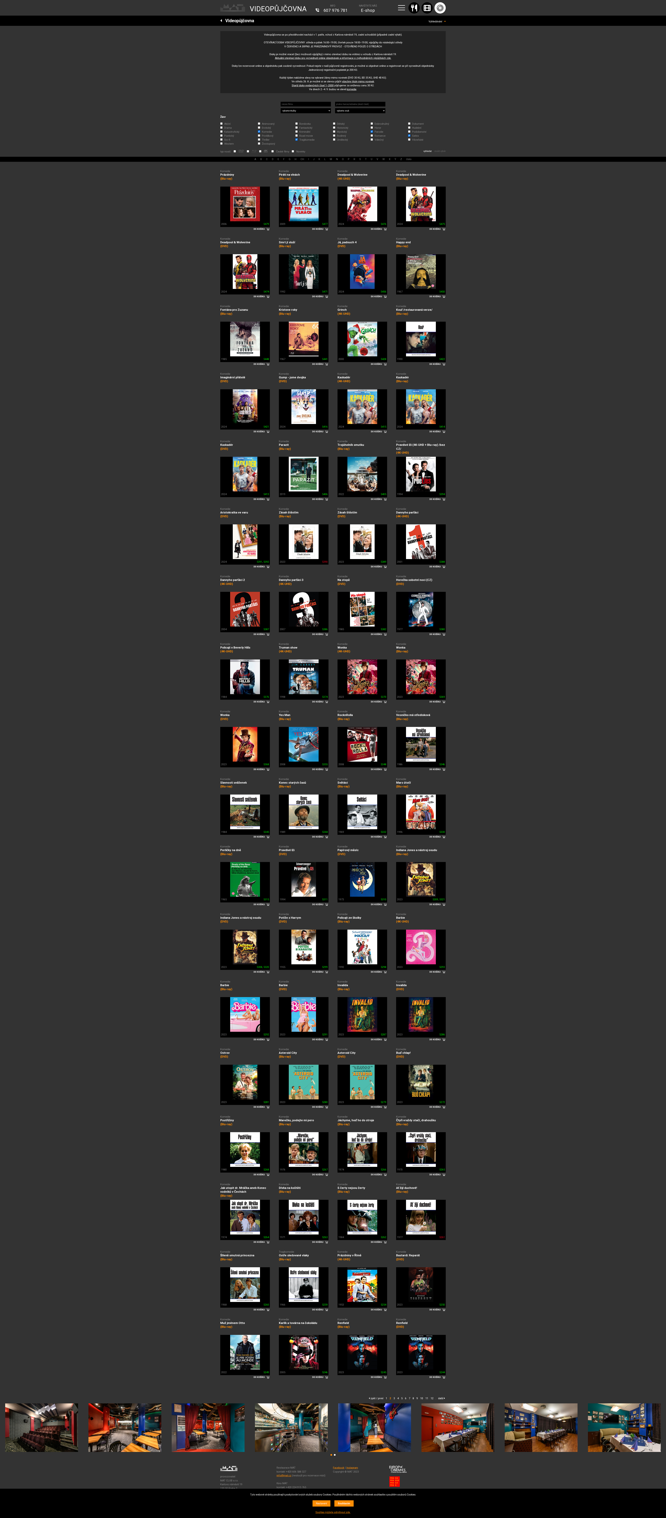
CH (302, 159)
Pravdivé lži (286, 850)
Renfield (343, 1323)
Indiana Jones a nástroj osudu (416, 850)
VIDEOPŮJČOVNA (278, 9)
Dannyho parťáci (407, 512)
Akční (227, 123)
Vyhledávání (436, 21)
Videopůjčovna (238, 20)
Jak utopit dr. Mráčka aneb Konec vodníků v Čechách (243, 1190)
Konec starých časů (292, 782)
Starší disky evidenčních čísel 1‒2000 (313, 85)
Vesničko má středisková (413, 715)
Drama (228, 127)
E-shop (368, 10)
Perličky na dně (230, 850)
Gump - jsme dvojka (292, 377)
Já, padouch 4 (347, 242)
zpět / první (376, 1398)
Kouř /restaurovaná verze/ (414, 309)
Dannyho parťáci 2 (232, 580)
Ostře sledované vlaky (294, 1255)
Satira (415, 135)
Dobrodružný (382, 123)
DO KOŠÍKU (259, 229)
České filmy (282, 151)
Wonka (342, 647)
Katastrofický (231, 131)
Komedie (267, 131)
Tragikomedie (307, 139)
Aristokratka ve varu (234, 512)
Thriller (266, 139)
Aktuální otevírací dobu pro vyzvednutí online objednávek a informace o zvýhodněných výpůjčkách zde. (333, 58)
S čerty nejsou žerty (351, 1188)
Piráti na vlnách (289, 174)
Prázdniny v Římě (349, 1255)
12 (432, 1398)
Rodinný (341, 135)
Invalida (343, 985)
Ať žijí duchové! (406, 1188)
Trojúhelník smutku (351, 445)
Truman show (288, 647)
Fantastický (305, 127)
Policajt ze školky (349, 917)
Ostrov (225, 1052)
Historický (342, 127)
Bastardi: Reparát (408, 1255)
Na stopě (344, 580)
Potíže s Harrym (290, 917)
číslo (409, 159)
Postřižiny (227, 1120)
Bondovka (305, 123)
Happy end (403, 242)
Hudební (416, 127)
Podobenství (419, 131)
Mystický (342, 131)
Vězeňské (417, 139)
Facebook (338, 1467)
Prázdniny (227, 174)
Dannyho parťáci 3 (291, 580)
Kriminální (304, 131)
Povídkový (267, 135)
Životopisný (268, 143)
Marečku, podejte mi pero (296, 1120)
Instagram (352, 1467)
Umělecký (342, 139)
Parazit (284, 445)
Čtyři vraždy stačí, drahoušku (416, 1120)
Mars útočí (403, 782)
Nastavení (321, 1503)
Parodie (379, 131)
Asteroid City (288, 1052)
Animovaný (268, 123)
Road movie (306, 135)
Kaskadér (344, 377)
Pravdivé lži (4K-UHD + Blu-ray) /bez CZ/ (420, 447)
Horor (378, 127)
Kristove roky (288, 309)
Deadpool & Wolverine (353, 174)
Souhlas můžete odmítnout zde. (333, 1512)
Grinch (342, 309)
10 (421, 1398)
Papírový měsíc (348, 850)
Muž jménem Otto (232, 1323)
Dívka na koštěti (290, 1188)
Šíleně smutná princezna (237, 1255)
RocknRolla (345, 715)
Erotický (266, 127)
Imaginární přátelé (232, 377)
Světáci (343, 782)
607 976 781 (335, 10)
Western (229, 143)
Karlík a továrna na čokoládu (298, 1323)
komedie (351, 89)
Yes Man (284, 715)
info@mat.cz (284, 1475)
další (441, 1398)
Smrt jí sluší (287, 242)
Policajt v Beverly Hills (235, 647)
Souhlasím (344, 1503)
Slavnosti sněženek (233, 782)
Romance (380, 135)
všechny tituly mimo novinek (358, 81)
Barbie (400, 917)
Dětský (341, 123)
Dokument (418, 123)
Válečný (379, 139)
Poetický (229, 135)
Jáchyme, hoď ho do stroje (356, 1120)
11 (426, 1398)
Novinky (300, 151)
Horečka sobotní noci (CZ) (414, 580)
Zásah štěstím (288, 512)
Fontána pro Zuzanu (234, 309)
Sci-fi (227, 139)
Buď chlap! (403, 1052)
